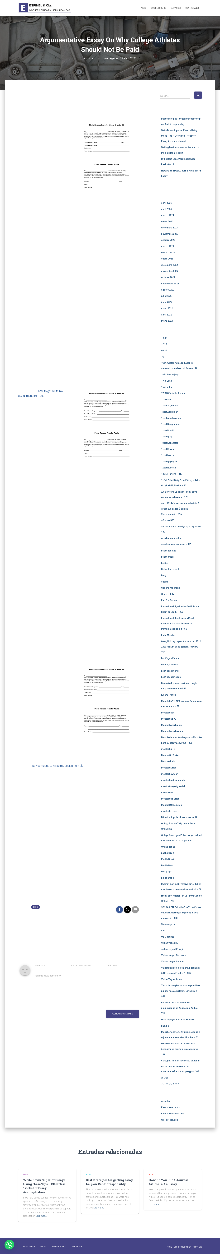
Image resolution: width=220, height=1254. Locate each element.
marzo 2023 (167, 246)
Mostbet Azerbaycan (172, 731)
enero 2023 (167, 258)
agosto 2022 (167, 289)
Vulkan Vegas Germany (173, 955)
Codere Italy (167, 594)
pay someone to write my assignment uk (57, 765)
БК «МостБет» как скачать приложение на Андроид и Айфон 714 (179, 1008)
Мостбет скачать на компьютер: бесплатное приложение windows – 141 (180, 1049)
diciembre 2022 (169, 265)
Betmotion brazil (170, 569)
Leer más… (41, 1216)
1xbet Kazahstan (169, 443)
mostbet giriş (168, 749)
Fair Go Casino (169, 600)
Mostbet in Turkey (170, 755)
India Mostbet (168, 635)
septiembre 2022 (170, 283)
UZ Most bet (167, 936)
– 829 (164, 350)
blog (35, 907)
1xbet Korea (167, 449)
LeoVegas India (169, 664)
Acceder (165, 1101)
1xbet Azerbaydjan (171, 418)
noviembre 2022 (169, 271)
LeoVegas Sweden (171, 677)
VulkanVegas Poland (172, 979)
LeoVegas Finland (170, 658)
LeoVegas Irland (170, 671)
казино (165, 1026)
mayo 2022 (167, 308)
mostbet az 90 (168, 718)
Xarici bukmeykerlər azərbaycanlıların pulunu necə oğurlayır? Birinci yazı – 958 (181, 991)
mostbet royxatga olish (173, 786)
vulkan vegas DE (169, 943)
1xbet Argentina (169, 405)
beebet (164, 563)
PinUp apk (166, 871)
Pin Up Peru (167, 865)
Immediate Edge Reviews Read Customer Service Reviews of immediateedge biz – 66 (177, 623)
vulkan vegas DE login (172, 949)
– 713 (164, 344)
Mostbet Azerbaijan (171, 725)
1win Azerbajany (169, 374)
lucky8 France (168, 695)
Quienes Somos (158, 8)
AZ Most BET (167, 520)
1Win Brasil (167, 380)
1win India (166, 387)
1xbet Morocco (169, 455)
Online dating (168, 847)
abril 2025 (166, 203)
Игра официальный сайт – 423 (177, 1019)
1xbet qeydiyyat (169, 461)
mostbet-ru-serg (170, 811)
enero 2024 (167, 221)
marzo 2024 (167, 215)
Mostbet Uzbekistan (171, 805)
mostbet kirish (168, 767)
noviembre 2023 (169, 234)
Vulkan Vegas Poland (172, 961)
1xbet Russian (168, 467)
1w (162, 357)
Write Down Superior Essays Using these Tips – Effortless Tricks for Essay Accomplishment (179, 135)
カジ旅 (164, 1077)
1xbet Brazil (167, 430)
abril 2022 (166, 314)
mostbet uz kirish (170, 798)
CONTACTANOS (192, 8)
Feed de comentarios (172, 1113)
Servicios (176, 8)
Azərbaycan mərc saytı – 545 (176, 544)
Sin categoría (168, 924)
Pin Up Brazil (168, 859)
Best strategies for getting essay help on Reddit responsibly (109, 1182)
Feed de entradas (170, 1107)
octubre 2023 (168, 240)
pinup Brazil (167, 878)
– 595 (164, 338)
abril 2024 (166, 209)
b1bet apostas (168, 550)
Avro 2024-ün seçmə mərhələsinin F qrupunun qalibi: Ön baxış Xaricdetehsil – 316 (180, 508)
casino (164, 581)
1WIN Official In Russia (173, 393)
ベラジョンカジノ (170, 1084)
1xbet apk (166, 399)
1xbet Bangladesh (170, 424)
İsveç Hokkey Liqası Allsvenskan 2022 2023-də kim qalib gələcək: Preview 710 (181, 646)
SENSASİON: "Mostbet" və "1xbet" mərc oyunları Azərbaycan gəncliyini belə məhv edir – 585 (181, 912)
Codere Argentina (170, 588)
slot (163, 930)
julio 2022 (166, 296)
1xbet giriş (166, 436)
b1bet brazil (167, 556)
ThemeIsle (196, 1246)
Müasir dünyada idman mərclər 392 (180, 817)
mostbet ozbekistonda (173, 780)
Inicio (143, 8)
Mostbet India (168, 761)
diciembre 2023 (169, 227)
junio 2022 (166, 302)
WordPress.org (169, 1120)
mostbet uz (167, 792)
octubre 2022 (168, 277)
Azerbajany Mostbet (171, 538)
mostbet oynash (169, 774)
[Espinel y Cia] (45, 8)
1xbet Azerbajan (169, 412)
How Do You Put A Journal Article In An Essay (168, 1182)
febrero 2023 (168, 252)
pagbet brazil (168, 853)
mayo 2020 (167, 320)
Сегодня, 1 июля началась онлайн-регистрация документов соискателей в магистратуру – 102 (180, 1066)
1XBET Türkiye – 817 (171, 474)
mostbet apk (167, 712)
